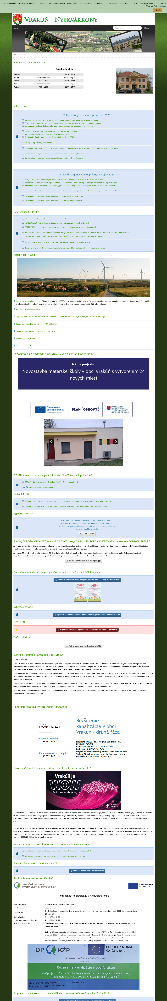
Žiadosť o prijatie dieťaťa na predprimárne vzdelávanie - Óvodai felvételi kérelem (45, 590)
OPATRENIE (8, 641)
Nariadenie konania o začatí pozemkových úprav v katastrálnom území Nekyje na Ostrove (47, 863)
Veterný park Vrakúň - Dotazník (16, 316)
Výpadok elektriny (11, 530)
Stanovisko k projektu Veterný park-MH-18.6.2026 (23, 338)
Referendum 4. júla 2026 (14, 212)
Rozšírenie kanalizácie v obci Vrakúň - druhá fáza (28, 723)
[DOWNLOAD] (94, 611)
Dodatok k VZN (9, 511)
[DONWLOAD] (80, 611)
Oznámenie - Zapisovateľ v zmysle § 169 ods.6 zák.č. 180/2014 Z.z (39, 137)
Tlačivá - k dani (9, 656)
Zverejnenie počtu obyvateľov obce (26, 143)
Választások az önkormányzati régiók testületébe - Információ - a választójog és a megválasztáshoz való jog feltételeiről (59, 183)
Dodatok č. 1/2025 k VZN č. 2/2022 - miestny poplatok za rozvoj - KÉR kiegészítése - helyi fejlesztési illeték (54, 524)
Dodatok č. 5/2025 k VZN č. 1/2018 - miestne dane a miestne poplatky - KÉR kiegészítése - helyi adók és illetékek (57, 518)
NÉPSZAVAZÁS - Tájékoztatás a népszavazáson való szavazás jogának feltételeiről (45, 223)
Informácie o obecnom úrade (17, 62)
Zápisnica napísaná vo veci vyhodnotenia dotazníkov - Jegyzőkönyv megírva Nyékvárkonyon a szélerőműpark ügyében (50, 323)
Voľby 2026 (7, 106)
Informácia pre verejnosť (13, 308)
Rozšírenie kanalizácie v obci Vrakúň (21, 885)
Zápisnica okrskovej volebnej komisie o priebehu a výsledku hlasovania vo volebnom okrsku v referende (53, 248)
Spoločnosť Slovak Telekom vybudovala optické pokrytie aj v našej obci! (40, 785)
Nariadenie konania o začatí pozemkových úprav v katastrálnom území (39, 855)
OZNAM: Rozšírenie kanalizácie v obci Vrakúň (26, 674)
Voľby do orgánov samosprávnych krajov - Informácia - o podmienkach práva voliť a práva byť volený (52, 180)
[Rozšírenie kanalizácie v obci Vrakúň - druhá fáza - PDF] (83, 754)
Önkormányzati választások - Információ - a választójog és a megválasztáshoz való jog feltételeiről (51, 123)
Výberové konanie (11, 625)
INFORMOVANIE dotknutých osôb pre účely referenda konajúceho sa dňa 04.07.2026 (46, 242)
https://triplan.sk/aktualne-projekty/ (30, 505)
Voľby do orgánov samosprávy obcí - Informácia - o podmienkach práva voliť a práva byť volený (50, 120)
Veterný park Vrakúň (12, 255)
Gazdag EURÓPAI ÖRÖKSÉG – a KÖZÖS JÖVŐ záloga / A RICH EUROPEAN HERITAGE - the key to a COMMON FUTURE (69, 559)
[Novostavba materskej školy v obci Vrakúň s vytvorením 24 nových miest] (83, 399)
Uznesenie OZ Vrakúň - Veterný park (18, 352)
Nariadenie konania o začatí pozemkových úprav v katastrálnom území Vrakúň (115, 863)
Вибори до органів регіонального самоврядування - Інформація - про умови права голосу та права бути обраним (58, 186)
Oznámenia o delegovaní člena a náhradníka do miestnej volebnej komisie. (42, 158)
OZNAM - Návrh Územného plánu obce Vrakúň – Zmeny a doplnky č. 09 (40, 492)
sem (164, 6)
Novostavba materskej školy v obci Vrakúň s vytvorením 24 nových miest (41, 360)
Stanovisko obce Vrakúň (13, 345)
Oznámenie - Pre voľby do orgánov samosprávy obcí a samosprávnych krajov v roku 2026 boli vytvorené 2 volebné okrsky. (60, 148)
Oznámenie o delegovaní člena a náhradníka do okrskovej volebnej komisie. (42, 154)
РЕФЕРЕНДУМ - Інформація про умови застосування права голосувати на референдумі (48, 227)
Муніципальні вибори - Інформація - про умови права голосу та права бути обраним (47, 126)
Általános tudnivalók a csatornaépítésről (23, 870)
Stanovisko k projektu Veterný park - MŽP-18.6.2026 (24, 331)
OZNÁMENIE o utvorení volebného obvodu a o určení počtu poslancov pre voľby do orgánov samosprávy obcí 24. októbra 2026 (40, 132)
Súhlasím (158, 10)
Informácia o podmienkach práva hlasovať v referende (34, 219)
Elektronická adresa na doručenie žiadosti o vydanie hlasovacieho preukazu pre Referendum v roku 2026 (53, 237)
